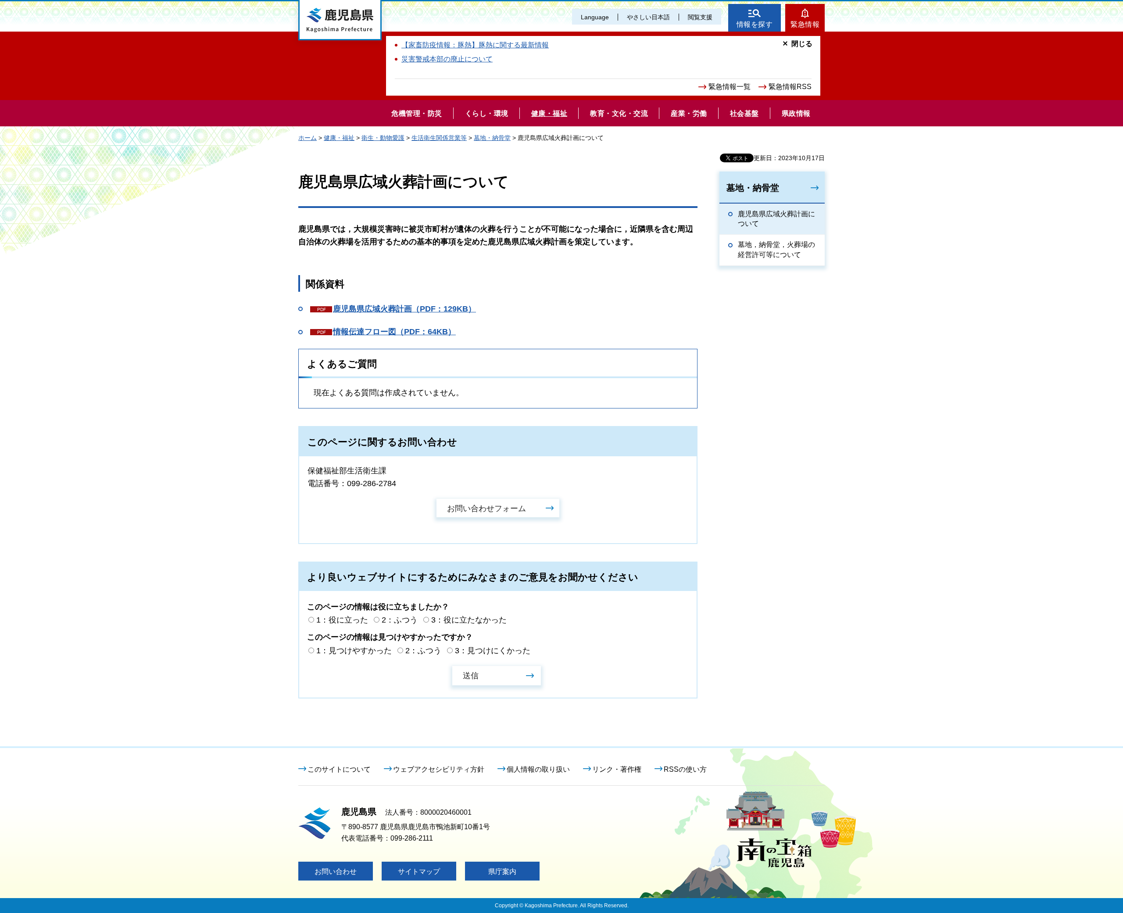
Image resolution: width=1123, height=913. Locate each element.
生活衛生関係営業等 (439, 137)
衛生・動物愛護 (382, 137)
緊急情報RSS (790, 86)
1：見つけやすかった (354, 650)
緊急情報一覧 (729, 86)
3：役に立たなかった (469, 620)
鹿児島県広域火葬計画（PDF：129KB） (404, 308)
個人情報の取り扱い (538, 769)
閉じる (801, 43)
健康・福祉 (339, 137)
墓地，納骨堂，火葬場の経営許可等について (776, 249)
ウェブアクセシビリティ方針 (438, 769)
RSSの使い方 (685, 769)
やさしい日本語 (648, 17)
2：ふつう (400, 620)
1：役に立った (342, 620)
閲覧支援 (700, 17)
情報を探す (755, 24)
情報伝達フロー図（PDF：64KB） (394, 331)
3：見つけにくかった (492, 650)
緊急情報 (804, 24)
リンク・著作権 (616, 769)
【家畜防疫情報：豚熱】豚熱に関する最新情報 (475, 45)
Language (595, 17)
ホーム (307, 137)
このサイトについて (339, 769)
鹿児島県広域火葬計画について (776, 218)
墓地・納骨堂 (492, 137)
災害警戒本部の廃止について (447, 59)
